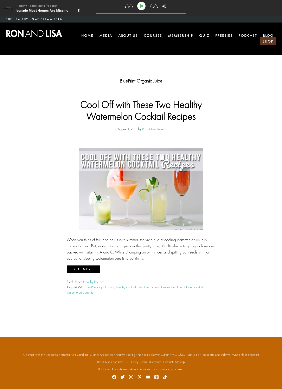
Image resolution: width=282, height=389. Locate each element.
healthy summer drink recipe (157, 287)
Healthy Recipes (93, 282)
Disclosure (155, 362)
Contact (168, 362)
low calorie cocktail (190, 287)
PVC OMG (178, 355)
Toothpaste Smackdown (215, 355)
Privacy (134, 362)
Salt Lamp (193, 355)
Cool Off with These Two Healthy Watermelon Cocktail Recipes (141, 110)
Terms (143, 362)
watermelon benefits (80, 292)
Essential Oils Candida (74, 355)
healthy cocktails (127, 287)
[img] (129, 6)
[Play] (142, 6)
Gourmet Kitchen (33, 355)
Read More (83, 269)
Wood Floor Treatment (245, 355)
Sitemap (180, 362)
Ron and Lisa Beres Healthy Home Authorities (34, 33)
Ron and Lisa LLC (118, 362)
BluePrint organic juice (100, 287)
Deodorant (52, 355)
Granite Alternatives (101, 355)
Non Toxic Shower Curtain (153, 355)
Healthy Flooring (125, 355)
